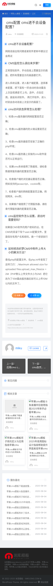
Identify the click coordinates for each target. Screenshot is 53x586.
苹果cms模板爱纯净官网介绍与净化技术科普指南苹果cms (19, 523)
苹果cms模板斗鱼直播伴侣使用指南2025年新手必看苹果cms (38, 418)
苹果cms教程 (15, 14)
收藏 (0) (19, 295)
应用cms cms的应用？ (14, 367)
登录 (47, 5)
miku (10, 34)
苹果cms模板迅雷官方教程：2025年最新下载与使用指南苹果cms (19, 534)
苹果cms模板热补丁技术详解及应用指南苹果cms (19, 513)
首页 (6, 14)
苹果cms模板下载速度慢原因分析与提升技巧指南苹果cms (13, 417)
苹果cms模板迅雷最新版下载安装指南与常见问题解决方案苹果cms (19, 507)
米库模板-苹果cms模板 (17, 320)
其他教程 (26, 14)
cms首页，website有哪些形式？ (39, 367)
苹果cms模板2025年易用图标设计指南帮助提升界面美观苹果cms (38, 454)
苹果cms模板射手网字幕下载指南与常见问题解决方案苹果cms (19, 518)
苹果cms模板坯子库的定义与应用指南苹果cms (13, 451)
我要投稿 (47, 14)
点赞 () (35, 295)
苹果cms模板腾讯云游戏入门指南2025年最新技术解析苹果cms (19, 529)
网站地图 (44, 582)
